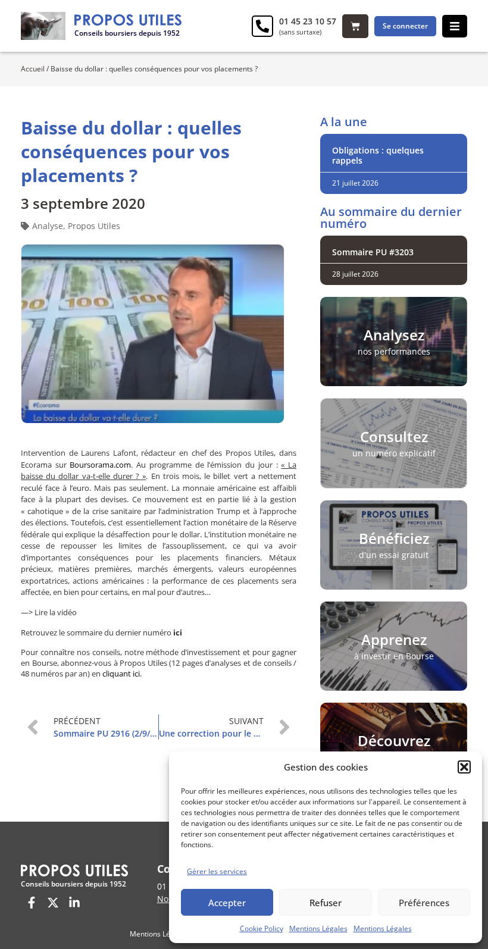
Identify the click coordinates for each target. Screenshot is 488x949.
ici (177, 632)
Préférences (424, 903)
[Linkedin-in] (74, 902)
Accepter (227, 903)
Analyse (47, 225)
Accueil (33, 68)
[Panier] (355, 26)
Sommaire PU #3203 (373, 252)
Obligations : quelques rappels (378, 155)
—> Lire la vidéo (49, 612)
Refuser (325, 903)
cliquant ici (121, 673)
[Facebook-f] (31, 902)
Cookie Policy (261, 928)
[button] (464, 767)
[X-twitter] (53, 902)
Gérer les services (217, 871)
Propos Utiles (94, 225)
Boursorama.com (100, 464)
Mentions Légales (318, 928)
